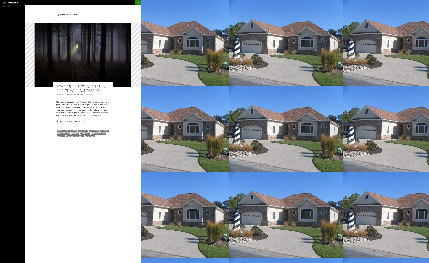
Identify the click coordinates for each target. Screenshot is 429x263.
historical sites (63, 133)
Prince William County (75, 136)
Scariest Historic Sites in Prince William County (80, 88)
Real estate (90, 136)
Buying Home (83, 131)
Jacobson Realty (10, 2)
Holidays (75, 133)
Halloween (95, 131)
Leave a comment (85, 95)
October (61, 136)
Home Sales (85, 133)
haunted (105, 131)
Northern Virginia (98, 133)
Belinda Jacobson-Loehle (67, 131)
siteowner (72, 95)
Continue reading (93, 115)
